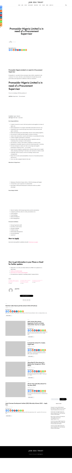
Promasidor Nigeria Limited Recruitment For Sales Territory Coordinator (25, 281)
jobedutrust (32, 326)
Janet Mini (17, 289)
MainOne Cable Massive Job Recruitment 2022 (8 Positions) (21, 306)
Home (19, 5)
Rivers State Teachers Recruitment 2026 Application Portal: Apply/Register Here (58, 418)
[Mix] (22, 50)
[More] (26, 50)
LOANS (25, 5)
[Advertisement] (26, 17)
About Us (51, 5)
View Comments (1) (26, 295)
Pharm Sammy (10, 307)
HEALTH (43, 5)
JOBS (22, 5)
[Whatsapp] (24, 50)
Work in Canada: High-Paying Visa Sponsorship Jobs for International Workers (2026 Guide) (58, 427)
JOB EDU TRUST (36, 2)
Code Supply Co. (40, 454)
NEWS (47, 5)
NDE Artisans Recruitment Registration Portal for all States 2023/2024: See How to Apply (36, 323)
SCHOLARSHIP (30, 5)
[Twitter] (12, 50)
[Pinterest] (18, 50)
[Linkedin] (16, 50)
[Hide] (0, 27)
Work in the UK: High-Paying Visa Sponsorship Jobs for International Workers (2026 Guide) (58, 413)
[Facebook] (10, 50)
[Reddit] (14, 50)
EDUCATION (36, 5)
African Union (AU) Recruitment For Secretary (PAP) (37, 384)
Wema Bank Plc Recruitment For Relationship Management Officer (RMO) (36, 364)
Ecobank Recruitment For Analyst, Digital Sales (36, 343)
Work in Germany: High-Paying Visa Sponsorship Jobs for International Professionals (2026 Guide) (58, 422)
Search (63, 399)
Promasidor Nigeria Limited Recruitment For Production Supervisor (14, 281)
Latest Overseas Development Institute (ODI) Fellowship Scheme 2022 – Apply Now (26, 404)
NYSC (40, 5)
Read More (8, 315)
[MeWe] (20, 50)
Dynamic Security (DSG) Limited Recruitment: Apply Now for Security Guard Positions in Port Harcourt (58, 408)
